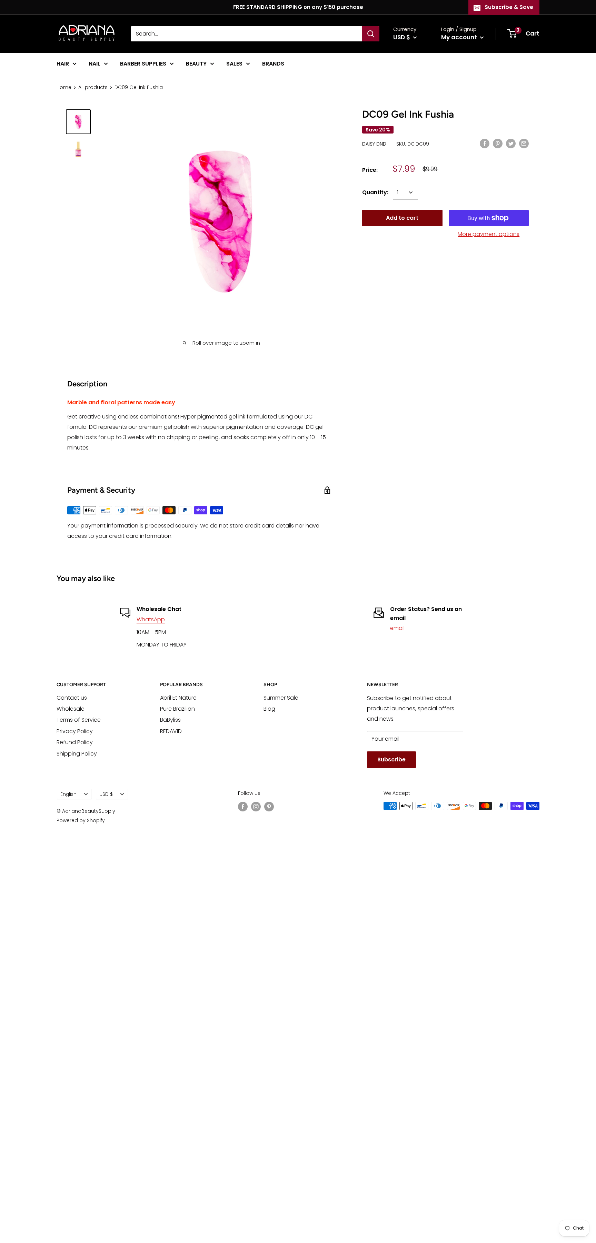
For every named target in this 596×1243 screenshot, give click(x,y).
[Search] (370, 33)
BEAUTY (196, 64)
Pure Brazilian (177, 709)
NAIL (94, 64)
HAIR (63, 64)
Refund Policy (75, 742)
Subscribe (391, 759)
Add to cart (402, 218)
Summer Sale (281, 698)
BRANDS (273, 64)
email (397, 628)
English (68, 794)
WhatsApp (151, 619)
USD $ (106, 794)
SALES (234, 64)
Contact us (72, 698)
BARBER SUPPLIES (143, 64)
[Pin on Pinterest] (498, 143)
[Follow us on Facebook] (243, 806)
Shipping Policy (77, 754)
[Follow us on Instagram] (256, 806)
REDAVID (171, 731)
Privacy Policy (75, 731)
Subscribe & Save (509, 7)
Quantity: (375, 192)
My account (459, 37)
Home (64, 87)
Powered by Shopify (81, 820)
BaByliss (170, 720)
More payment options (488, 234)
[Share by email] (524, 143)
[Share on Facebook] (484, 143)
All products (93, 87)
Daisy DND (374, 143)
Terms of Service (79, 720)
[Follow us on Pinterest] (269, 806)
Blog (269, 709)
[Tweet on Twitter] (511, 143)
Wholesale (71, 709)
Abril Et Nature (178, 698)
